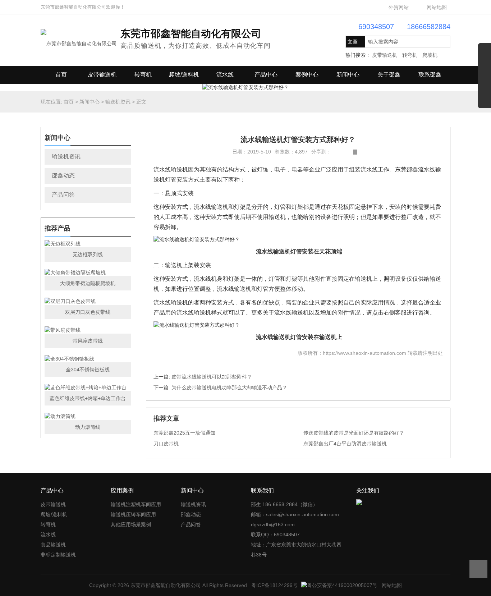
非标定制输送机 (58, 555)
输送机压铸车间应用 (133, 514)
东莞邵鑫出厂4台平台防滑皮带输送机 (345, 443)
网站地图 (437, 7)
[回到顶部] (478, 569)
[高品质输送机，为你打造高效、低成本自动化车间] (79, 39)
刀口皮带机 (166, 443)
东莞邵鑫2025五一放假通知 (184, 433)
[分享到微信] (350, 152)
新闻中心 (347, 75)
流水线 (225, 75)
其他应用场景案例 (131, 524)
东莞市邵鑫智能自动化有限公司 (165, 585)
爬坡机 (429, 55)
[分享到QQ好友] (344, 152)
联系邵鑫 (429, 75)
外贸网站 (399, 7)
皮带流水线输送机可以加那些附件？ (211, 377)
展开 (484, 78)
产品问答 (63, 195)
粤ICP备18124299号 (274, 585)
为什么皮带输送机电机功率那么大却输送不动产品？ (229, 387)
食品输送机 (53, 544)
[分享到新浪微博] (333, 152)
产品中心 (265, 75)
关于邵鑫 (388, 75)
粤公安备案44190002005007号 (342, 585)
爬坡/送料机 (184, 75)
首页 (61, 75)
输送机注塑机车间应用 (136, 504)
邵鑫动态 (63, 176)
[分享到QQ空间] (339, 152)
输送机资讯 (117, 102)
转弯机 (409, 55)
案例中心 (306, 75)
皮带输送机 (384, 55)
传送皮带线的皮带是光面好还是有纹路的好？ (353, 433)
